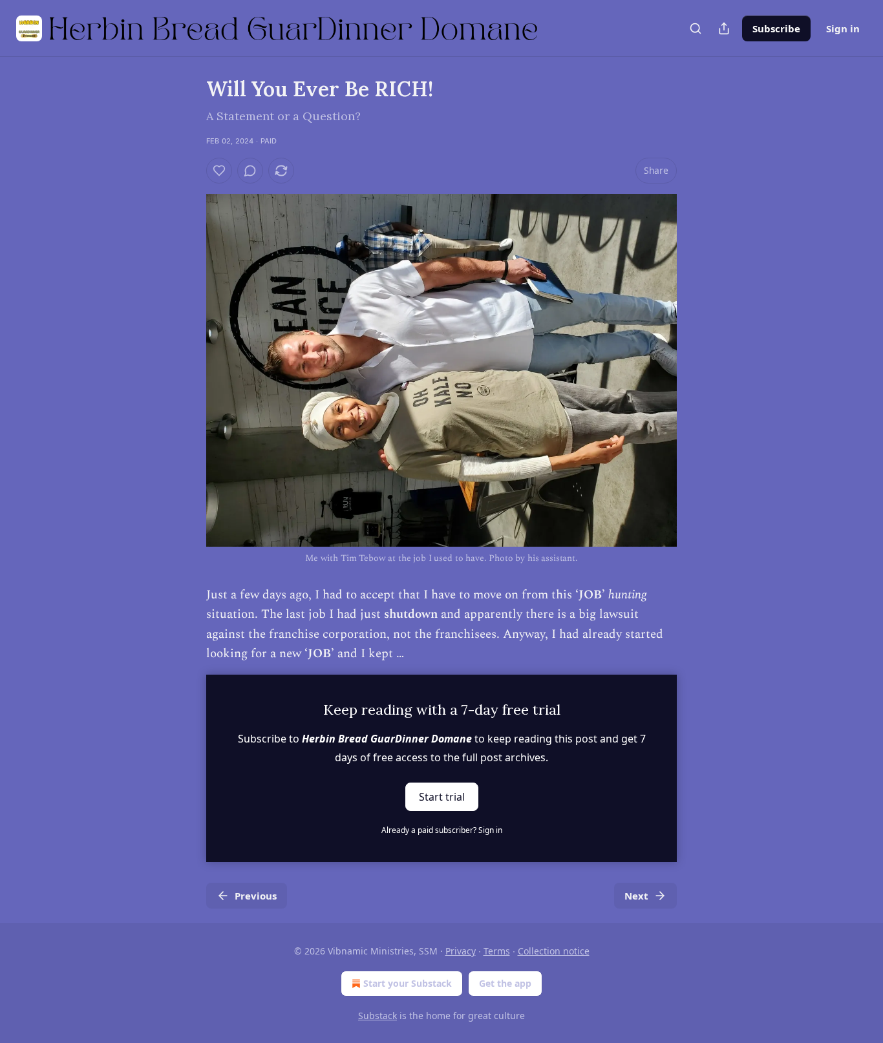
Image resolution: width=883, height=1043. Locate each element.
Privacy (460, 951)
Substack (377, 1015)
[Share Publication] (724, 28)
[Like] (219, 171)
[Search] (695, 28)
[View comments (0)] (250, 171)
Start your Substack (407, 983)
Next (636, 895)
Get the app (505, 983)
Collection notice (554, 951)
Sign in (843, 28)
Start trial (442, 796)
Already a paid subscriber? (441, 830)
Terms (497, 951)
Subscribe (776, 28)
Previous (256, 895)
